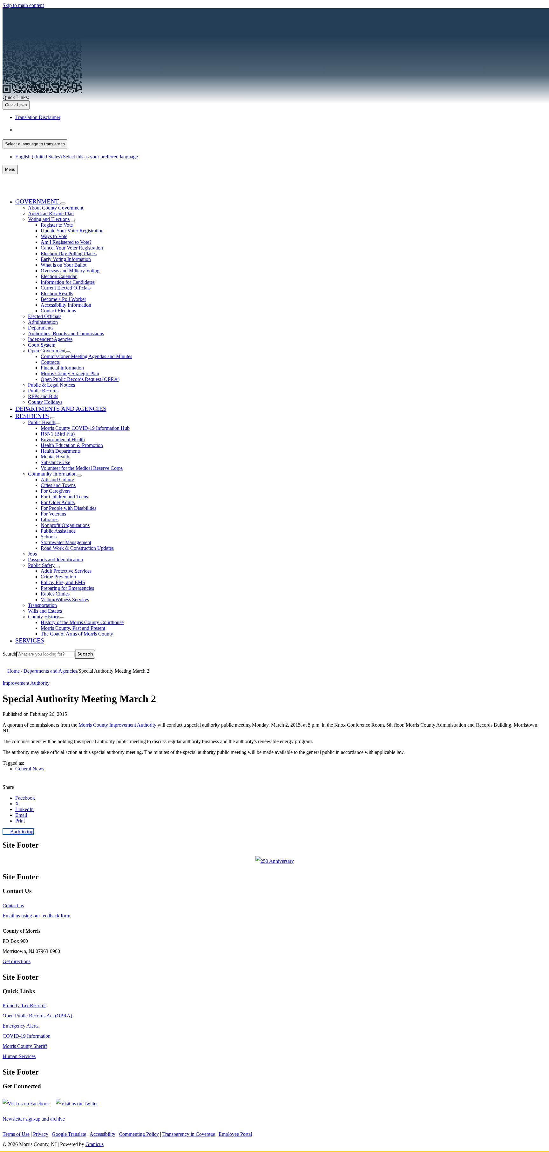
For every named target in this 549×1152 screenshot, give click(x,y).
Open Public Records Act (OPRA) (37, 1015)
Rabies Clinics (55, 593)
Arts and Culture (57, 479)
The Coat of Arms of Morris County (77, 633)
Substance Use (55, 462)
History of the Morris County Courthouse (82, 622)
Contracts (50, 362)
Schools (49, 536)
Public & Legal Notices (51, 385)
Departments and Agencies (60, 408)
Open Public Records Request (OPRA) (80, 379)
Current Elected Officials (66, 287)
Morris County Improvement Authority (117, 725)
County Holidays (45, 402)
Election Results (57, 293)
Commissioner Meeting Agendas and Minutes (86, 356)
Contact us (13, 905)
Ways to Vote (54, 236)
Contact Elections (58, 310)
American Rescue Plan (51, 213)
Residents (32, 415)
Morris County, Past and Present (73, 628)
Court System (41, 345)
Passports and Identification (55, 559)
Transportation (42, 605)
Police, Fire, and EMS (63, 582)
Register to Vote (57, 225)
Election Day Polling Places (69, 253)
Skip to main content (23, 5)
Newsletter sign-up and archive (34, 1119)
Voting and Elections (49, 219)
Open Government (46, 350)
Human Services (19, 1056)
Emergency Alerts (20, 1026)
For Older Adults (58, 502)
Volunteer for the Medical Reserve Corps (82, 468)
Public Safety (41, 565)
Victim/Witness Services (65, 599)
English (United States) (78, 129)
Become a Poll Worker (63, 299)
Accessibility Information (66, 305)
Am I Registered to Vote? (66, 242)
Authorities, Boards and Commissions (66, 333)
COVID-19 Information (27, 1036)
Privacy (40, 1134)
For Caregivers (56, 491)
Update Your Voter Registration (72, 230)
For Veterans (53, 513)
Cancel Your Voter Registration (72, 247)
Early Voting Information (66, 259)
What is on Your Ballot (63, 265)
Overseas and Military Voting (70, 270)
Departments (40, 327)
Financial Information (62, 367)
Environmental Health (63, 439)
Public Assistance (58, 531)
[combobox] (35, 144)
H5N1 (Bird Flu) (58, 433)
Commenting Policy (139, 1134)
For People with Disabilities (68, 508)
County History (43, 616)
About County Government (55, 207)
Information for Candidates (68, 282)
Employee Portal (235, 1134)
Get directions (16, 961)
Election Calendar (59, 276)
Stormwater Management (66, 542)
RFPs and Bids (43, 396)
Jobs (32, 553)
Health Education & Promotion (72, 445)
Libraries (49, 519)
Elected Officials (44, 316)
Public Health (41, 422)
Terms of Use (16, 1134)
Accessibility (102, 1134)
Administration (43, 322)
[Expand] (62, 203)
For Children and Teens (64, 496)
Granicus (94, 1144)
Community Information (52, 473)
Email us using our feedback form (36, 915)
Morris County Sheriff (25, 1046)
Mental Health (55, 456)
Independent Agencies (50, 339)
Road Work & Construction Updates (77, 548)
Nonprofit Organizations (65, 525)
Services (29, 640)
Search (9, 653)
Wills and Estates (45, 611)
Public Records (43, 390)
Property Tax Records (24, 1005)
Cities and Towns (58, 485)
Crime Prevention (58, 576)
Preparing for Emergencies (67, 588)
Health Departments (61, 451)
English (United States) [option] (76, 156)
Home (13, 671)
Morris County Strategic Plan (70, 373)
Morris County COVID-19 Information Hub (85, 428)
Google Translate (69, 1134)
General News (29, 768)
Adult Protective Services (66, 571)
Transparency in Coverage (188, 1134)
